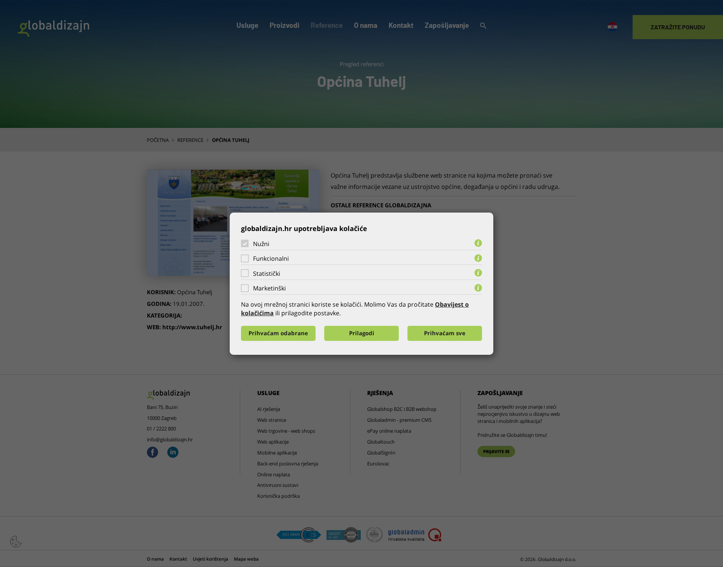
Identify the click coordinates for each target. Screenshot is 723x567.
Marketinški (269, 288)
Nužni (261, 243)
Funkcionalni (271, 258)
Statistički (266, 273)
